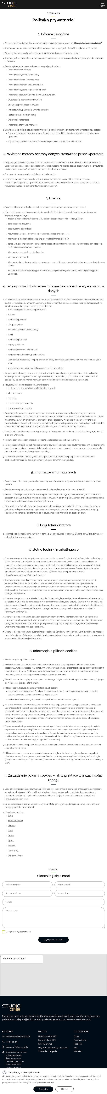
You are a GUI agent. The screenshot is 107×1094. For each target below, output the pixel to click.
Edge (10, 816)
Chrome (11, 826)
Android (11, 846)
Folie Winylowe (45, 1044)
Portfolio (78, 1044)
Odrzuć (64, 1089)
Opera (11, 841)
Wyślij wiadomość (53, 939)
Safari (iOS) (13, 851)
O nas (76, 1036)
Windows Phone (15, 856)
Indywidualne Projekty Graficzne (52, 1048)
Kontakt (77, 1051)
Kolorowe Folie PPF (47, 1040)
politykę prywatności (23, 932)
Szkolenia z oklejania (47, 1051)
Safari (10, 831)
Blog (76, 1048)
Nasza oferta (80, 1040)
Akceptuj (43, 1089)
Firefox (11, 836)
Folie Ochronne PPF (47, 1036)
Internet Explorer (15, 821)
